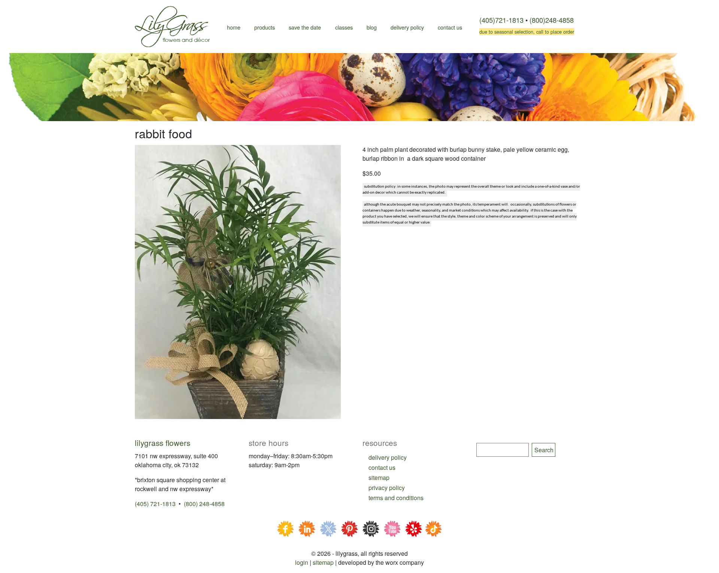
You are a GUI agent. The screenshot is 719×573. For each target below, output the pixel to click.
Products (264, 27)
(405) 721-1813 (155, 503)
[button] (238, 281)
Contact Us (450, 27)
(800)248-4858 (552, 20)
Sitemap (323, 562)
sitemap (378, 477)
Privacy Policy (386, 487)
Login (301, 562)
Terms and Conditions (396, 497)
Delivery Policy (407, 27)
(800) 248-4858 (204, 503)
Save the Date (305, 27)
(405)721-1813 (501, 20)
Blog (372, 27)
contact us (381, 467)
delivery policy (387, 457)
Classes (344, 27)
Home (233, 27)
